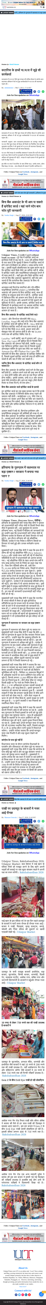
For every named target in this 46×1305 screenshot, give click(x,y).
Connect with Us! (23, 1290)
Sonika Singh (9, 215)
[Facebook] (16, 1294)
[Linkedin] (26, 1294)
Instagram (34, 172)
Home (4, 64)
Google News (22, 174)
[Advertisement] (23, 39)
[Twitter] (19, 1294)
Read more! (23, 1286)
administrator (8, 88)
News (11, 803)
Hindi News (14, 64)
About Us (23, 1268)
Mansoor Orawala (10, 817)
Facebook (25, 172)
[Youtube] (29, 1294)
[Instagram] (22, 1294)
